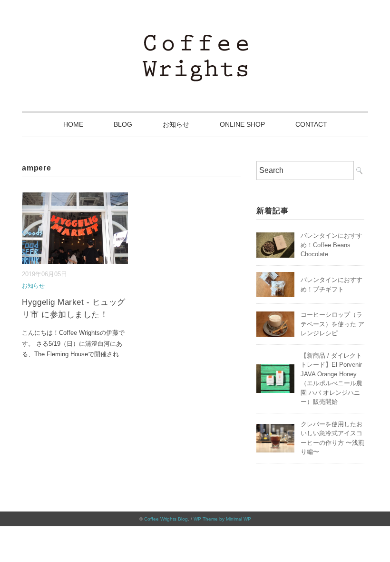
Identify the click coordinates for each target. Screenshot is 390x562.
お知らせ (176, 124)
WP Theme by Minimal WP (222, 519)
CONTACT (311, 124)
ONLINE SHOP (242, 124)
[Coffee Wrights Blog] (195, 40)
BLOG (123, 124)
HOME (73, 124)
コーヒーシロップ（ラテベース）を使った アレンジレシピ (332, 324)
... (122, 354)
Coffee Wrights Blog (166, 519)
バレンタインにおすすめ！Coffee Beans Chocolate (331, 245)
